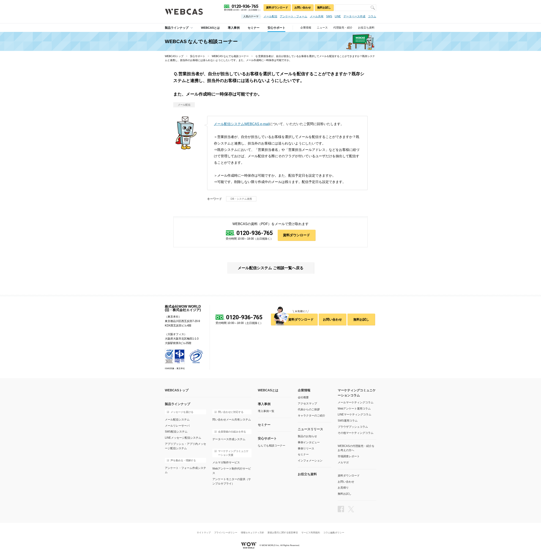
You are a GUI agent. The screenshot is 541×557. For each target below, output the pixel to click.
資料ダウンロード (277, 7)
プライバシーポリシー (225, 532)
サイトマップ (204, 532)
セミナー (303, 454)
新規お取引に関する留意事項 (283, 532)
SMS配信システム (176, 431)
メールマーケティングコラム (355, 402)
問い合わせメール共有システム (231, 419)
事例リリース (306, 448)
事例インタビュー (309, 442)
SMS (329, 16)
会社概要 (303, 397)
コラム (372, 16)
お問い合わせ (302, 7)
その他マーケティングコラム (355, 432)
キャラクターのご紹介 (311, 415)
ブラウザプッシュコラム (353, 426)
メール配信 (270, 16)
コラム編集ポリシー (333, 532)
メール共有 (317, 16)
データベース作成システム (228, 439)
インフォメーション (310, 460)
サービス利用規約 (310, 532)
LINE (338, 16)
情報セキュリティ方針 (252, 532)
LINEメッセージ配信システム (183, 437)
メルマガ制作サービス (226, 462)
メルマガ (343, 462)
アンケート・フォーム (293, 16)
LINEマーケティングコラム (354, 414)
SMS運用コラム (348, 420)
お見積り (343, 487)
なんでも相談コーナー (271, 445)
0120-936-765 (254, 233)
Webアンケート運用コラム (354, 408)
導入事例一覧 (266, 411)
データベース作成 (354, 16)
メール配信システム (177, 419)
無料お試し (324, 7)
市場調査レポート (349, 456)
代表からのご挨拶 (309, 409)
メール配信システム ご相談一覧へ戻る (270, 268)
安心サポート (197, 56)
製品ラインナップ (177, 27)
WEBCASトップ (174, 56)
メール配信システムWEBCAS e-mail (241, 124)
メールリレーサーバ (177, 425)
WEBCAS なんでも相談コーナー (230, 56)
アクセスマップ (307, 403)
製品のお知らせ (307, 436)
